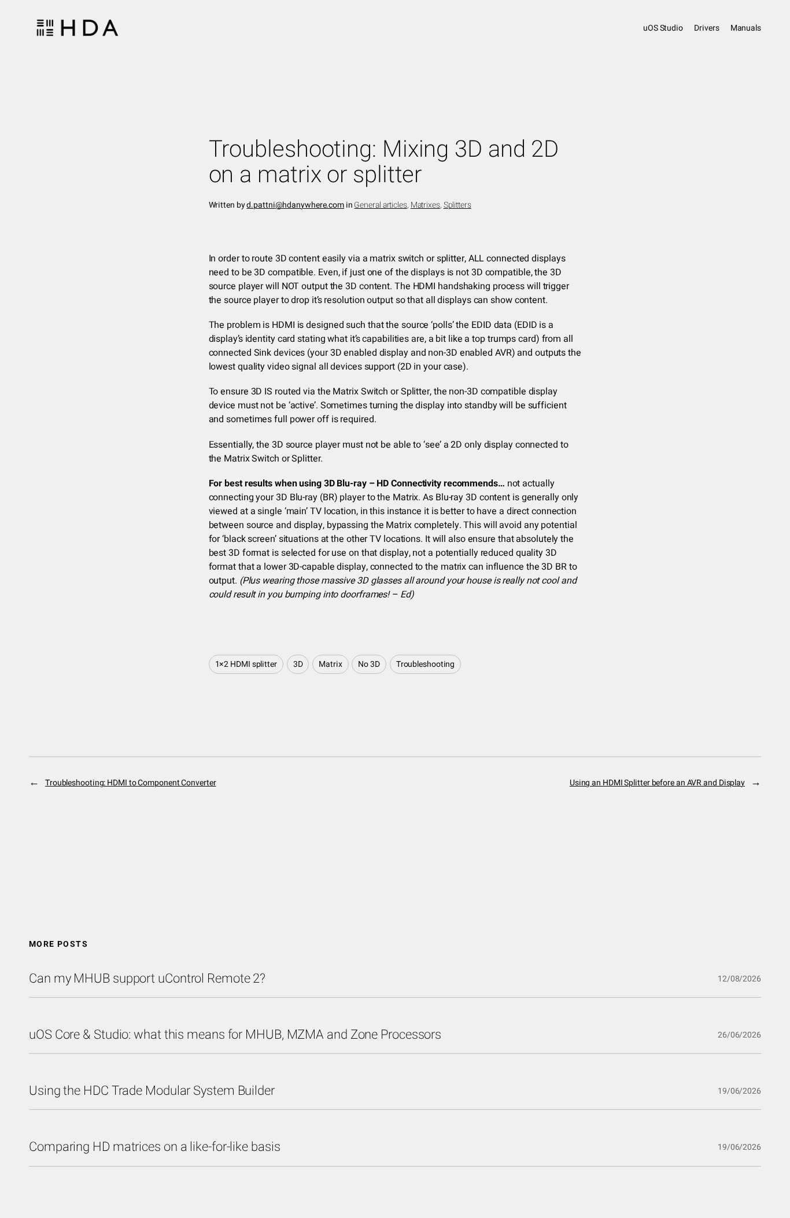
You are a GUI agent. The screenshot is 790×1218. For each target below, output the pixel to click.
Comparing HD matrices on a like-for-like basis (154, 1147)
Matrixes (425, 205)
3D (298, 664)
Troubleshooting (425, 664)
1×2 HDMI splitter (246, 664)
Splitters (457, 205)
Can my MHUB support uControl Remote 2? (147, 979)
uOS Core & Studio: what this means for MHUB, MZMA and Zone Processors (235, 1035)
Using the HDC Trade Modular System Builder (152, 1091)
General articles (380, 205)
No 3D (369, 664)
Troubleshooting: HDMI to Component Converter (130, 783)
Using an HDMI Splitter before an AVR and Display (657, 783)
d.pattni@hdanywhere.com (295, 205)
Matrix (330, 664)
